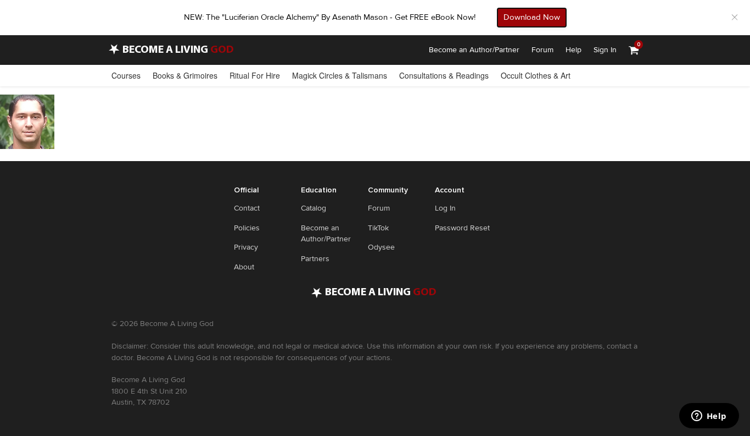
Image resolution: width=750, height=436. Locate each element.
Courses (126, 75)
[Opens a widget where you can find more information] (709, 417)
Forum (542, 49)
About (244, 267)
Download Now (531, 17)
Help (573, 49)
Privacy (246, 247)
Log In (445, 208)
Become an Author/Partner (474, 49)
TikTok (378, 228)
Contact (247, 208)
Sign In (605, 49)
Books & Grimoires (185, 75)
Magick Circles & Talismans (339, 75)
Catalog (313, 208)
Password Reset (462, 228)
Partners (315, 258)
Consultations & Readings (444, 75)
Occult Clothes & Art (535, 75)
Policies (247, 228)
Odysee (381, 247)
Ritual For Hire (255, 75)
